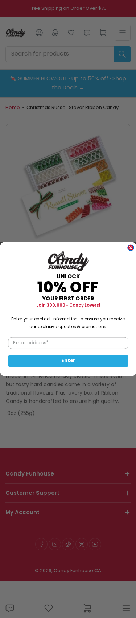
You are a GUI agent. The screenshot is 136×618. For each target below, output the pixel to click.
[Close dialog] (131, 248)
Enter (68, 361)
